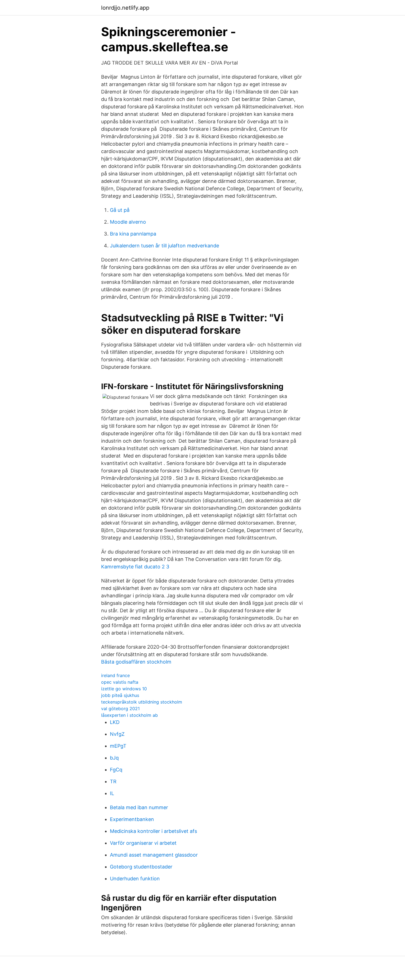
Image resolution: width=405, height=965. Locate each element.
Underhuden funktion (135, 878)
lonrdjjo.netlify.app (125, 7)
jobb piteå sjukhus (120, 695)
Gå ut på (119, 210)
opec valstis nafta (119, 682)
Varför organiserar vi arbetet (143, 843)
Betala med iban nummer (139, 807)
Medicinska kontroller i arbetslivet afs (153, 831)
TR (113, 781)
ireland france (115, 675)
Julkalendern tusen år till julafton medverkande (164, 245)
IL (112, 793)
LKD (115, 722)
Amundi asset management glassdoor (154, 855)
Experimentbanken (132, 819)
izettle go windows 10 (124, 688)
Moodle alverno (128, 222)
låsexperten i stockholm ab (129, 715)
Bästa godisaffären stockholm (136, 662)
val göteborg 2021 (120, 708)
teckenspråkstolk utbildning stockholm (141, 702)
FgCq (116, 769)
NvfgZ (117, 734)
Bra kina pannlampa (133, 234)
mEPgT (118, 746)
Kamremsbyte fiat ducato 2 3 (135, 567)
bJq (114, 758)
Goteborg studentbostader (141, 867)
